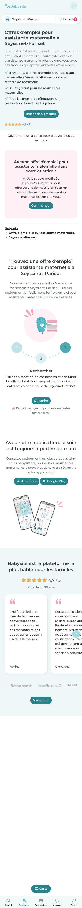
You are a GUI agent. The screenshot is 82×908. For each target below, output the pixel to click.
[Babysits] (15, 6)
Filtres (69, 19)
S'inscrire (41, 400)
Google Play (55, 481)
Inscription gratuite (41, 114)
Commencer (41, 205)
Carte (43, 888)
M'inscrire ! (41, 700)
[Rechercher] (8, 19)
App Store (28, 481)
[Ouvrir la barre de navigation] (73, 6)
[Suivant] (76, 634)
